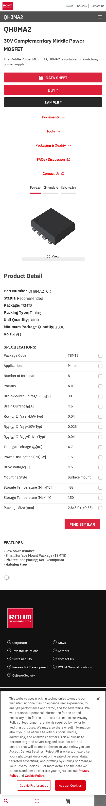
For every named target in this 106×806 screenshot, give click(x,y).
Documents (51, 116)
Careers (82, 6)
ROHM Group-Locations (75, 667)
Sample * (52, 102)
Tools (51, 130)
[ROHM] (8, 6)
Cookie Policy (34, 775)
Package (35, 187)
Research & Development (30, 667)
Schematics (68, 187)
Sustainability (22, 659)
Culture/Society (23, 675)
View (55, 255)
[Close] (98, 698)
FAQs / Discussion (51, 159)
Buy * (53, 90)
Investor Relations (25, 651)
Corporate (19, 642)
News (69, 6)
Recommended (30, 298)
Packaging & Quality (51, 145)
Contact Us (97, 6)
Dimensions (51, 187)
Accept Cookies (70, 785)
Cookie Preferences (34, 785)
